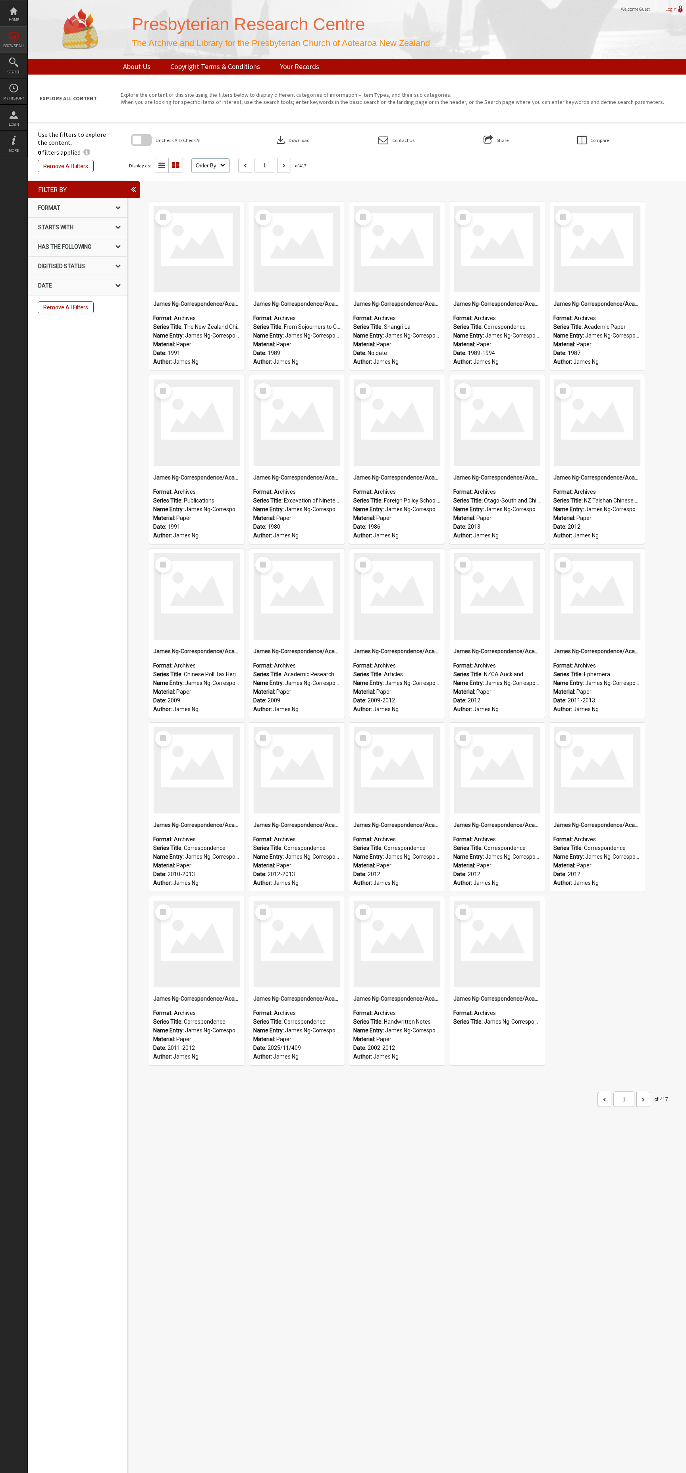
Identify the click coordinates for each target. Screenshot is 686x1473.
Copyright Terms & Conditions (215, 66)
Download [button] (292, 140)
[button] (396, 140)
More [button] (14, 150)
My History (13, 98)
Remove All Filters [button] (65, 166)
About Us (136, 66)
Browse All (14, 45)
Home (14, 19)
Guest (644, 9)
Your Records (299, 66)
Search (14, 72)
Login (14, 124)
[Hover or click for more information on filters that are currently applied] (86, 152)
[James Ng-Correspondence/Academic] (197, 249)
